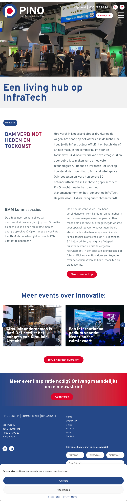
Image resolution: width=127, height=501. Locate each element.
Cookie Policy (54, 497)
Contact (70, 436)
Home (69, 417)
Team (68, 432)
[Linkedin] (122, 7)
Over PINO (71, 420)
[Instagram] (115, 7)
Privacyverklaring (69, 497)
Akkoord (63, 480)
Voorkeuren (63, 489)
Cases (69, 424)
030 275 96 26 (98, 7)
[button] (4, 324)
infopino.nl (78, 7)
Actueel (70, 428)
